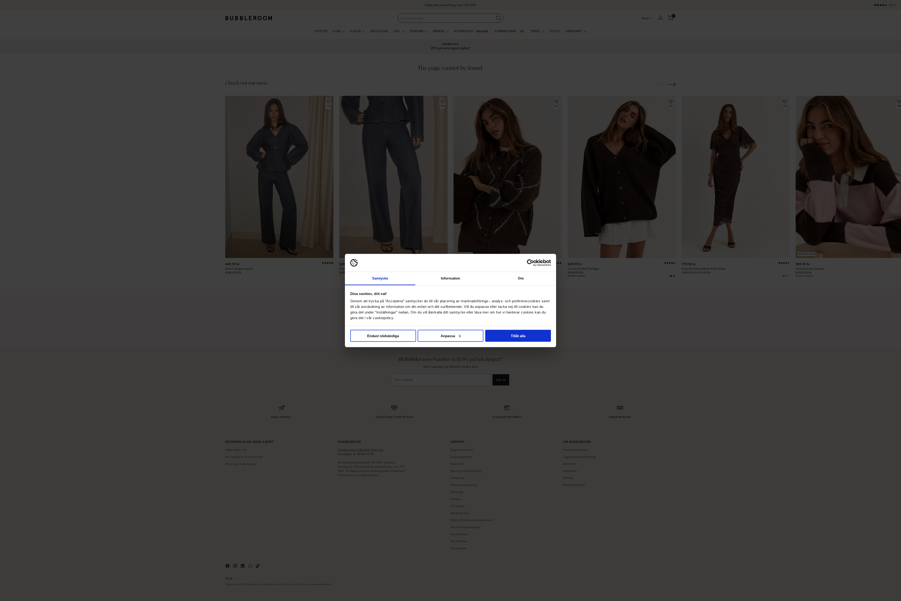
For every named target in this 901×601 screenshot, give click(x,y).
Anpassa (448, 336)
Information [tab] (450, 278)
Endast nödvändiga (383, 336)
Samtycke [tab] (380, 278)
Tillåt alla (518, 336)
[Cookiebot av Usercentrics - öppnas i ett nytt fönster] (530, 262)
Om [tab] (521, 278)
